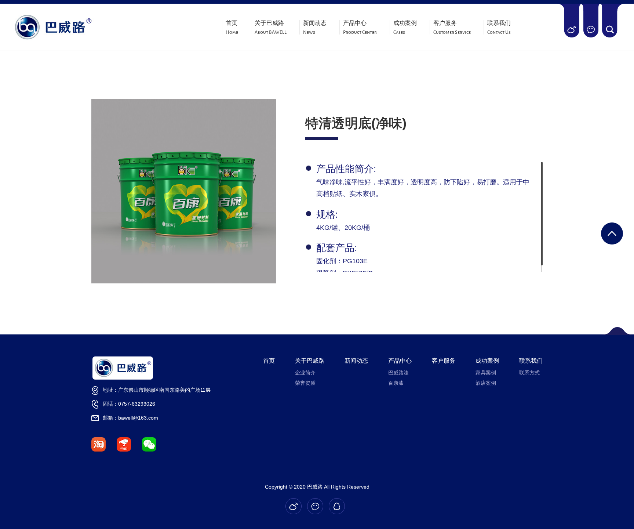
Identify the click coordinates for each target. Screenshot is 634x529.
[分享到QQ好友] (337, 506)
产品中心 (360, 27)
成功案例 (405, 27)
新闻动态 (315, 27)
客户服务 (452, 27)
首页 (232, 27)
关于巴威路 (271, 27)
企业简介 (305, 373)
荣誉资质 (305, 383)
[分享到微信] (590, 29)
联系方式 (529, 373)
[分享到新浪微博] (571, 29)
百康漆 (396, 383)
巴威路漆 (398, 373)
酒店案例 (486, 383)
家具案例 (486, 373)
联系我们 (499, 27)
